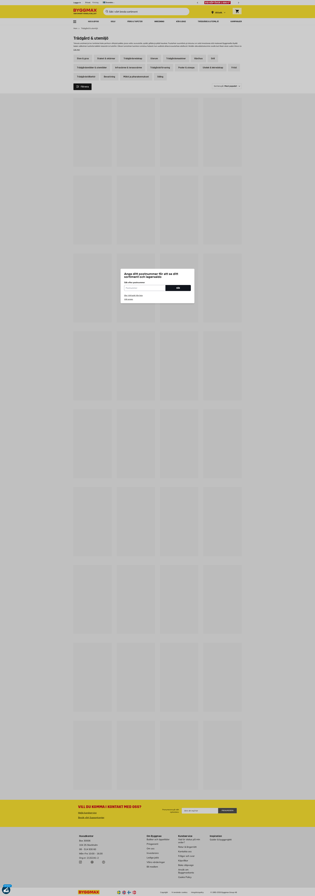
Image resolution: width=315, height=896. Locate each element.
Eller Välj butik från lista (133, 295)
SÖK (178, 288)
